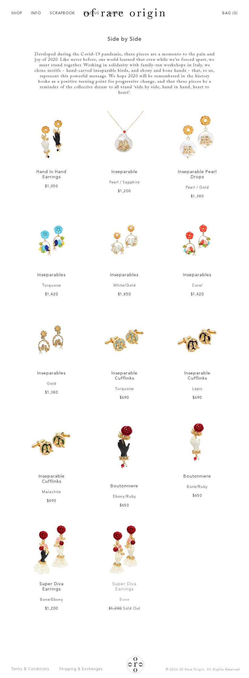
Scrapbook (62, 13)
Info (36, 13)
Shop (16, 13)
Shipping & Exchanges (81, 669)
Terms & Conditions (30, 669)
